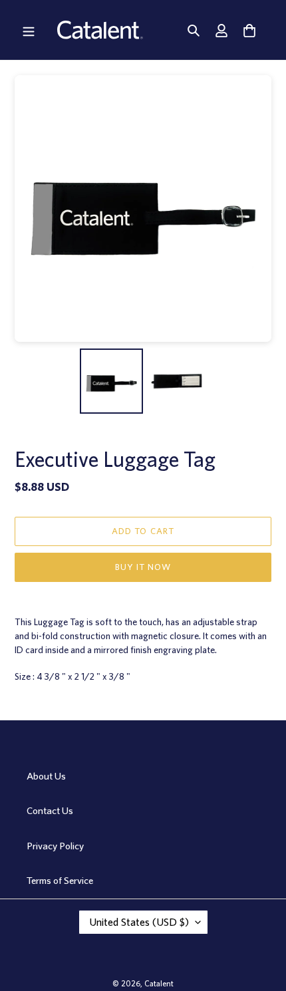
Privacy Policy (55, 846)
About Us (46, 776)
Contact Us (50, 811)
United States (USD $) (139, 922)
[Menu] (29, 30)
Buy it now (143, 567)
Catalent (159, 983)
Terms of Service (60, 881)
